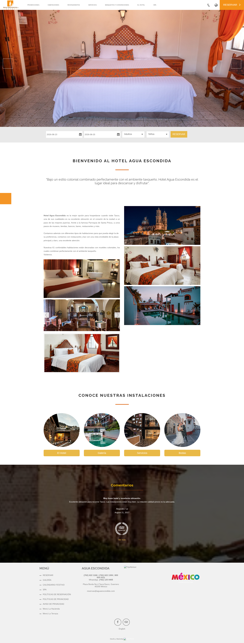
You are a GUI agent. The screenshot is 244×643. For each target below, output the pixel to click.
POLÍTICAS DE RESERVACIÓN (57, 594)
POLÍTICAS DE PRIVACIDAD (56, 599)
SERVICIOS (92, 5)
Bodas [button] (182, 453)
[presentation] (46, 315)
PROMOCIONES (33, 5)
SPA (154, 5)
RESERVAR (48, 575)
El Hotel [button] (61, 453)
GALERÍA (47, 580)
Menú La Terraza (50, 613)
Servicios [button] (142, 453)
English (122, 629)
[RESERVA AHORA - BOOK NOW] (5, 198)
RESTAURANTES (73, 5)
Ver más (122, 540)
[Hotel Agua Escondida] (185, 579)
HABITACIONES (53, 5)
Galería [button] (102, 453)
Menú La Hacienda (51, 609)
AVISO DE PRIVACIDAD (53, 604)
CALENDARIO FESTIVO (54, 585)
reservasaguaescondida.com (101, 591)
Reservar (179, 134)
